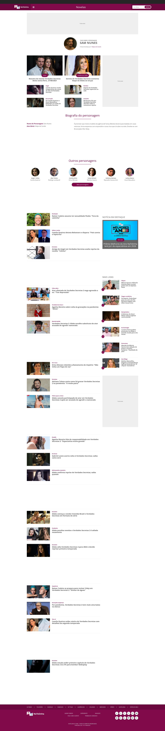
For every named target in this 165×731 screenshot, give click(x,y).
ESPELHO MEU (134, 707)
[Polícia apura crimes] (38, 401)
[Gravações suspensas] (38, 608)
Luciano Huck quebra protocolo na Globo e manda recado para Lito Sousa (129, 332)
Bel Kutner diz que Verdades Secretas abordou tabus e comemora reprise (90, 103)
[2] (110, 300)
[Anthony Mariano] (111, 172)
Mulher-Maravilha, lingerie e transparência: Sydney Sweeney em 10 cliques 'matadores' (129, 363)
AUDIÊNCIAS (81, 707)
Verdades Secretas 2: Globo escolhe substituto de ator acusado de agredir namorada (75, 324)
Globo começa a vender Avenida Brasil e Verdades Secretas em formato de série (73, 515)
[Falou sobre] (38, 294)
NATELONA (122, 707)
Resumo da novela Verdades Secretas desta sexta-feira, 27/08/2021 (45, 80)
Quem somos (69, 713)
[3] (110, 316)
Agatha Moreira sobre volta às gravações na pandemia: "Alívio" (75, 308)
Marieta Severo (92, 180)
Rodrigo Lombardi (54, 180)
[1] (110, 284)
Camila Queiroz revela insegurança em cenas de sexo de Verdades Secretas (53, 90)
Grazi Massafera (130, 180)
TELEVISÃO (40, 707)
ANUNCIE (97, 713)
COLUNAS (92, 707)
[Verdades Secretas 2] (38, 310)
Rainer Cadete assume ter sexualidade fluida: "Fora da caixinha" (75, 217)
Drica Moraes (73, 180)
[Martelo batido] (38, 327)
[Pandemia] (38, 534)
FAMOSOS (60, 707)
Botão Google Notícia (120, 719)
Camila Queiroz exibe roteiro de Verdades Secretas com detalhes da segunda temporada (75, 622)
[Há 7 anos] (38, 368)
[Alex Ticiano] (54, 172)
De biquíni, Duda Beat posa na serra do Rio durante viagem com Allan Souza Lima (128, 300)
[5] (110, 347)
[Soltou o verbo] (38, 236)
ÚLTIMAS (29, 707)
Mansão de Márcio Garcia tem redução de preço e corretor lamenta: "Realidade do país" (129, 348)
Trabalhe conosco (91, 716)
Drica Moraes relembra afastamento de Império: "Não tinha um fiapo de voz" (75, 366)
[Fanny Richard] (92, 172)
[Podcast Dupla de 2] (128, 718)
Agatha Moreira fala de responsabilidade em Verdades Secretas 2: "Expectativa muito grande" (75, 440)
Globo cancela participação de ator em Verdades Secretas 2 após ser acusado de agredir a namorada (74, 399)
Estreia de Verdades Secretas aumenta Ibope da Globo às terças (82, 80)
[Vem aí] (38, 625)
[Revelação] (38, 219)
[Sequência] (38, 591)
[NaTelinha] (21, 7)
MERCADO (103, 707)
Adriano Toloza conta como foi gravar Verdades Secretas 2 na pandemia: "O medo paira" (76, 382)
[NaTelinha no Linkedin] (124, 718)
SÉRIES (112, 707)
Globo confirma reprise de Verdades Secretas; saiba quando (74, 473)
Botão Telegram (116, 719)
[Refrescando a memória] (38, 475)
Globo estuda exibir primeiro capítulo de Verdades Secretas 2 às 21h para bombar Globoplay (73, 664)
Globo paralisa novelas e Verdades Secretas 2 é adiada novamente (75, 531)
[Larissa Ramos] (129, 172)
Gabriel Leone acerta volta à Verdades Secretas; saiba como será (75, 457)
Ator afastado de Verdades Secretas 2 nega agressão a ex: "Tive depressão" (75, 291)
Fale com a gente (73, 716)
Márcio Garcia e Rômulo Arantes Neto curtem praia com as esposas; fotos (129, 285)
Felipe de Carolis (96, 47)
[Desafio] (38, 443)
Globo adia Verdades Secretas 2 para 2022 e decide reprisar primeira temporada (73, 548)
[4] (110, 331)
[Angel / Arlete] (35, 172)
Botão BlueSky (132, 719)
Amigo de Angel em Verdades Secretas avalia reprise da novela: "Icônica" (75, 250)
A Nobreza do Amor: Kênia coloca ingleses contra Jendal (128, 315)
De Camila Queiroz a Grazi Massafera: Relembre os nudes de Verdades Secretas (53, 103)
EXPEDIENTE (84, 713)
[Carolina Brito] (73, 172)
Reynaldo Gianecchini (111, 180)
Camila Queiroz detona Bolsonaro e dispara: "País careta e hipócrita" (76, 233)
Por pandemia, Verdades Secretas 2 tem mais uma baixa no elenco (76, 606)
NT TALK (70, 707)
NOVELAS (50, 707)
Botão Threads (136, 719)
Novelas (81, 7)
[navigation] (33, 6)
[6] (110, 363)
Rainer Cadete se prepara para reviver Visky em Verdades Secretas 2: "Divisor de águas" (72, 589)
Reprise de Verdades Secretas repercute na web (91, 89)
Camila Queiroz (35, 180)
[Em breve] (38, 459)
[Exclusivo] (38, 252)
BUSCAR (148, 7)
